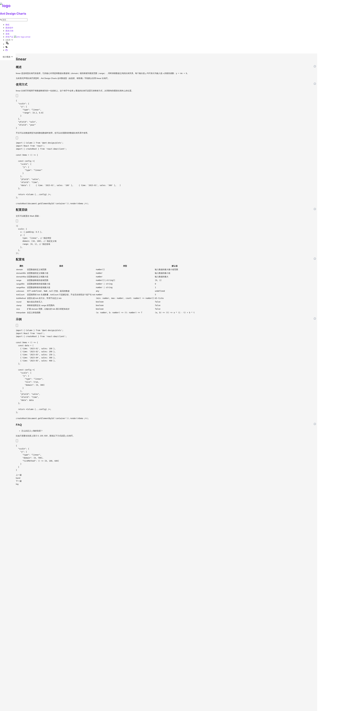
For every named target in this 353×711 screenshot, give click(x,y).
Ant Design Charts (13, 13)
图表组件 (9, 27)
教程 (7, 24)
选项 (7, 34)
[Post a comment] (315, 66)
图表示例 (9, 31)
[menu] (8, 57)
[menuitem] (8, 57)
